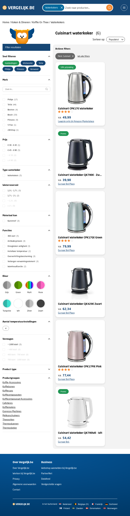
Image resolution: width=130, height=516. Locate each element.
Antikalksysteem (16, 241)
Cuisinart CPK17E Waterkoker (75, 108)
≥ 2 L (11, 206)
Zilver (29, 311)
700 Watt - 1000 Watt (18, 359)
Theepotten (8, 419)
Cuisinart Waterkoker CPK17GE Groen (80, 237)
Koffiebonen (9, 386)
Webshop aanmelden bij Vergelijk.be (59, 468)
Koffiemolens (9, 407)
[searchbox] (26, 89)
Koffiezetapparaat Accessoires (17, 399)
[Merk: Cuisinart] (73, 56)
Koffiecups (8, 390)
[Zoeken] (109, 7)
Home (6, 22)
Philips (13, 99)
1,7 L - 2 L (13, 195)
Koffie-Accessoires (12, 382)
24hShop (13, 130)
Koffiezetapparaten (12, 394)
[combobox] (77, 7)
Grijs (7, 292)
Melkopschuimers (11, 415)
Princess (13, 120)
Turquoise (7, 311)
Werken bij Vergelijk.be (24, 473)
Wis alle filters (84, 56)
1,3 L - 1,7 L (14, 190)
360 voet (13, 236)
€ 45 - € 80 (14, 150)
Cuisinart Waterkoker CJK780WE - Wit (80, 432)
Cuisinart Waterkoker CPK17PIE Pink (79, 366)
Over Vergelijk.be (21, 468)
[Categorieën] (124, 7)
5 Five (12, 125)
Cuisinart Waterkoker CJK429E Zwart (80, 303)
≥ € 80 (12, 160)
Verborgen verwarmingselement (23, 261)
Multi (29, 292)
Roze (41, 292)
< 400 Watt (14, 349)
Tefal (12, 104)
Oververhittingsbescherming (21, 256)
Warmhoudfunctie (17, 266)
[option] (11, 63)
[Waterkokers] (61, 7)
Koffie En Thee (40, 22)
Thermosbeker (10, 427)
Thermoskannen (11, 423)
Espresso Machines (12, 411)
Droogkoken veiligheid (19, 246)
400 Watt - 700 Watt (18, 354)
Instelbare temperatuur (19, 251)
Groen (18, 292)
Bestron (13, 109)
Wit (18, 311)
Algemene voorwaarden (24, 484)
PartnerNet (46, 473)
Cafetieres (8, 403)
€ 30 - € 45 (14, 145)
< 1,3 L (12, 200)
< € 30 (12, 155)
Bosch (12, 115)
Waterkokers (57, 22)
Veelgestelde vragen (51, 484)
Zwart (40, 311)
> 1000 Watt (15, 344)
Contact (16, 489)
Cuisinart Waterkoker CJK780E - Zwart (80, 174)
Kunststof (14, 221)
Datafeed (45, 478)
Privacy (16, 478)
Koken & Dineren (20, 22)
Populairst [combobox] (114, 39)
